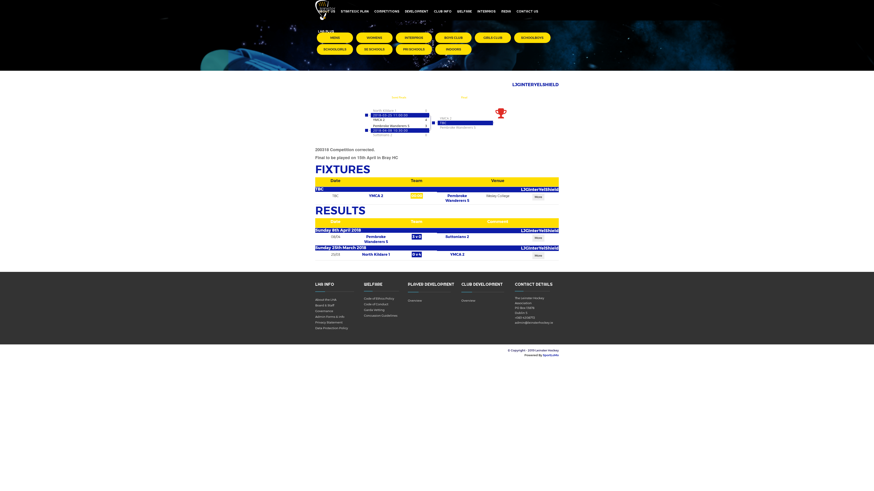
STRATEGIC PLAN (355, 11)
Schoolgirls (334, 49)
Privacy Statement (329, 322)
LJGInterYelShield (540, 189)
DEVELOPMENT (416, 11)
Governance (324, 311)
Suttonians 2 (457, 237)
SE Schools (374, 49)
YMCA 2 (376, 196)
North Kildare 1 (376, 254)
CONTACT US (527, 11)
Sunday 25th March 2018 (340, 247)
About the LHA (325, 299)
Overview (415, 300)
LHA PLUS (326, 31)
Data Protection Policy (331, 328)
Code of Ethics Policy (379, 298)
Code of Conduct (376, 304)
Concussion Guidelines (380, 315)
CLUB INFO (443, 11)
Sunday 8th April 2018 (338, 230)
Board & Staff (324, 305)
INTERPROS (486, 11)
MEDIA (506, 11)
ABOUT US (326, 11)
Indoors (453, 49)
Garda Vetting (374, 310)
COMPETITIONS (386, 11)
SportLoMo (551, 355)
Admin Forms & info (329, 316)
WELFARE (464, 11)
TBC (319, 189)
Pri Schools (414, 49)
